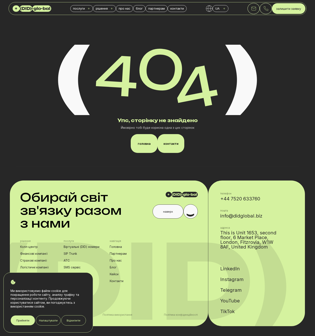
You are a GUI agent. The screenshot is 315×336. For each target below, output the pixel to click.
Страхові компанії (33, 260)
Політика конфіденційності (181, 315)
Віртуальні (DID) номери (81, 247)
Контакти (116, 281)
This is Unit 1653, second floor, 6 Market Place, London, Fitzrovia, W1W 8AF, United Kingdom (248, 239)
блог (139, 8)
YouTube (230, 300)
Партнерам (118, 253)
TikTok (227, 311)
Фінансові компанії (34, 253)
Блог (113, 267)
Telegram (231, 290)
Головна (116, 247)
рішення (102, 8)
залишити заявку (288, 8)
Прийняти (22, 320)
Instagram (232, 279)
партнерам (156, 8)
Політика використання (117, 315)
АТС (67, 260)
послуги (79, 8)
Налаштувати (48, 320)
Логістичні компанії (34, 267)
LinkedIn (230, 268)
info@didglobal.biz (241, 215)
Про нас (116, 260)
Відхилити (73, 320)
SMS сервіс (72, 267)
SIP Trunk (70, 253)
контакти (177, 8)
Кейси (114, 274)
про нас (124, 8)
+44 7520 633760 (240, 198)
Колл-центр (29, 247)
